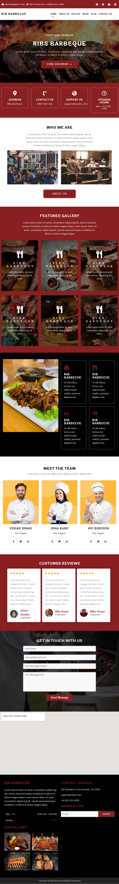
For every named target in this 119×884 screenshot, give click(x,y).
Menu (86, 14)
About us (64, 14)
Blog (94, 14)
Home (54, 14)
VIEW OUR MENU (57, 64)
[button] (17, 840)
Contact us (105, 14)
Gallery (75, 14)
